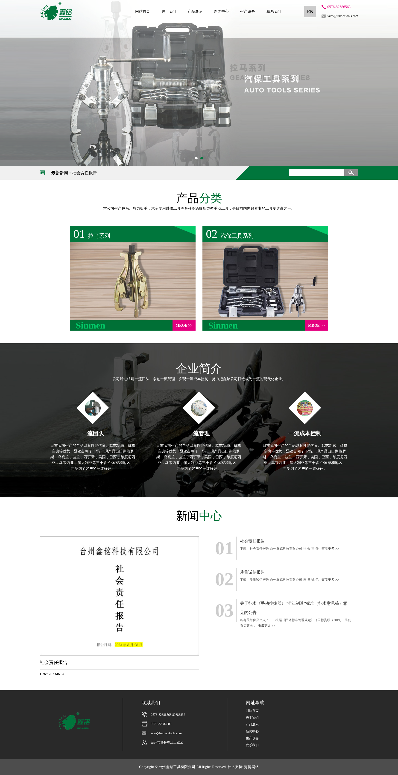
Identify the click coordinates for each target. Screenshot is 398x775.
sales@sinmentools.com (342, 16)
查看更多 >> (330, 548)
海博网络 (251, 767)
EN (310, 11)
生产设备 (247, 11)
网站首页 (142, 11)
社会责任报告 (84, 172)
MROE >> (184, 325)
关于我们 (168, 11)
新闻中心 (221, 11)
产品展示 (195, 11)
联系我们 (273, 11)
